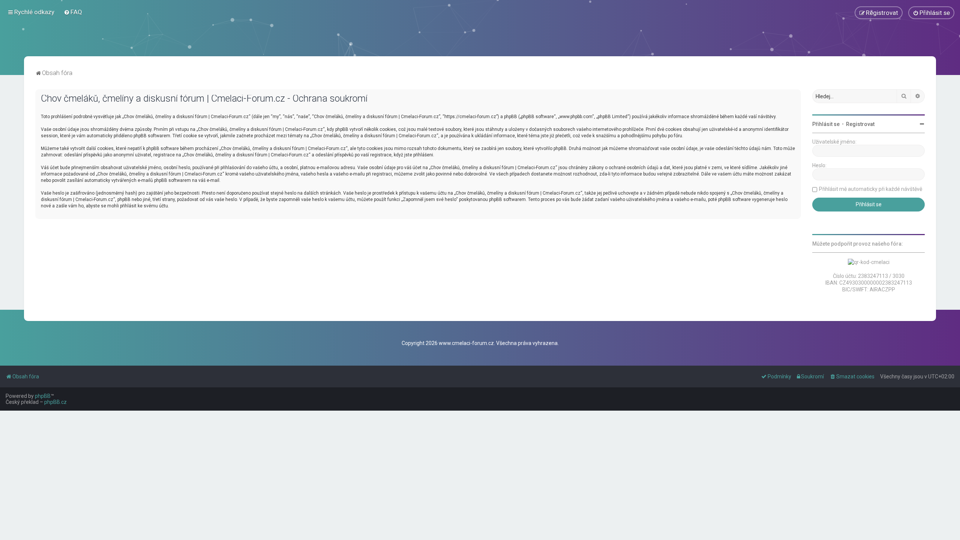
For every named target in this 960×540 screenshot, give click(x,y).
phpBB (43, 396)
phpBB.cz (55, 402)
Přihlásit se (826, 124)
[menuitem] (73, 12)
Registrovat (860, 124)
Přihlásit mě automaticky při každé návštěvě (870, 189)
